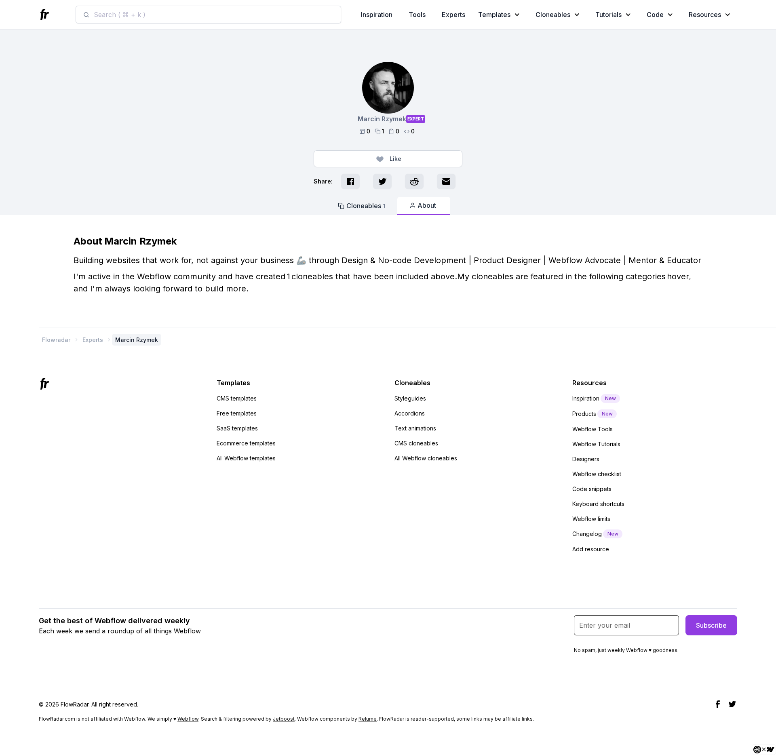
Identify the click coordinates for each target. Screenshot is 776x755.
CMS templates (237, 398)
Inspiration (376, 15)
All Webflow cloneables (425, 458)
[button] (501, 14)
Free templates (237, 413)
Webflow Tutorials (596, 444)
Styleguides (410, 398)
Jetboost (284, 719)
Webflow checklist (596, 473)
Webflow (187, 719)
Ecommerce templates (246, 443)
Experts (453, 15)
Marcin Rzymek (136, 339)
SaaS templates (237, 428)
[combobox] (208, 14)
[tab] (361, 205)
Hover (678, 276)
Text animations (415, 428)
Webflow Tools (592, 429)
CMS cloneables (416, 443)
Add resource (590, 549)
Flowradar (56, 339)
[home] (46, 15)
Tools (417, 15)
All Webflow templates (246, 458)
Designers (585, 459)
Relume (367, 719)
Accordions (409, 413)
